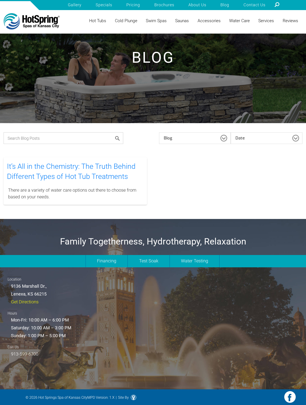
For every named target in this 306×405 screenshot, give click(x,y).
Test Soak (148, 261)
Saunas (182, 20)
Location (14, 279)
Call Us (13, 347)
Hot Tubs (97, 20)
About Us (197, 5)
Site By (124, 397)
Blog (224, 5)
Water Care (239, 20)
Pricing (133, 5)
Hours (12, 313)
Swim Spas (156, 20)
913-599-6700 (24, 354)
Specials (104, 5)
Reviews (290, 20)
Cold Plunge (126, 20)
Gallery (75, 5)
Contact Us (254, 5)
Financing (106, 261)
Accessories (209, 20)
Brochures (164, 5)
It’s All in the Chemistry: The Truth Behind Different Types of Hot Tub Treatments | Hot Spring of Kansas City (32, 21)
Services (266, 20)
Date (240, 138)
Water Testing (194, 261)
